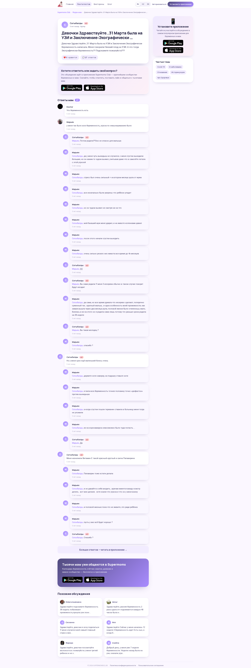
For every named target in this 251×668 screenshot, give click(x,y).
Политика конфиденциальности (123, 665)
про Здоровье (163, 77)
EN (148, 4)
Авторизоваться (159, 4)
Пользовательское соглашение (151, 665)
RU (138, 4)
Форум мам (77, 12)
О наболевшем (175, 67)
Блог (110, 4)
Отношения (162, 72)
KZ (143, 4)
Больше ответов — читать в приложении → (103, 549)
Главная (70, 4)
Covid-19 (161, 67)
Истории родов (178, 72)
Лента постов (83, 4)
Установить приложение (180, 4)
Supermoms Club (64, 12)
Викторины (99, 4)
